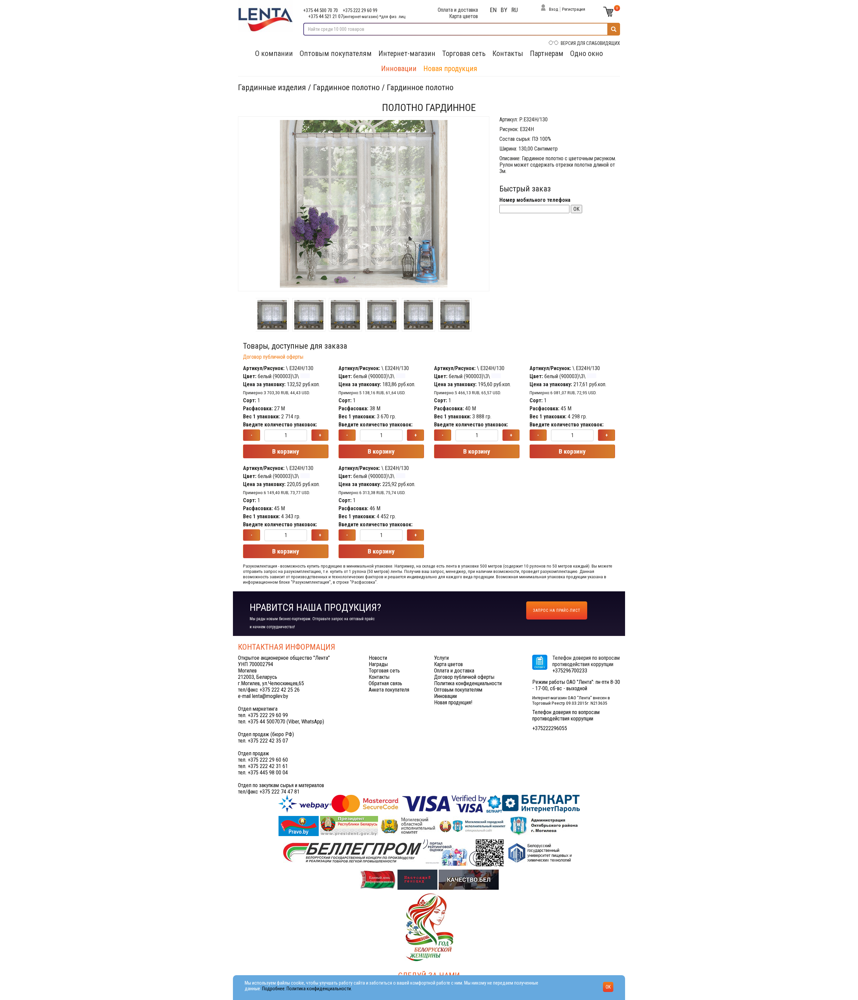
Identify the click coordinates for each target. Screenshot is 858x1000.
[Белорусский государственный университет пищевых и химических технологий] (540, 852)
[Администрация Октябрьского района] (544, 826)
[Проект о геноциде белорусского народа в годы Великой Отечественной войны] (418, 879)
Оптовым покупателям (336, 53)
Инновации (399, 68)
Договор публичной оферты (273, 357)
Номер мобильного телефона (534, 200)
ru (514, 9)
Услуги (441, 658)
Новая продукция (450, 68)
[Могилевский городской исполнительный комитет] (473, 826)
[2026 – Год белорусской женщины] (429, 927)
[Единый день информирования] (378, 879)
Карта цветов (463, 16)
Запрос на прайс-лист (556, 610)
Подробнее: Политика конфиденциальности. (307, 989)
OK (576, 209)
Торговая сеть (464, 53)
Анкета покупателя (389, 690)
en (493, 9)
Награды (378, 664)
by (504, 9)
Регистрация (573, 9)
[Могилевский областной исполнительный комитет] (408, 826)
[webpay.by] (429, 803)
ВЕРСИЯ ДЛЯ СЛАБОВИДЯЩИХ (590, 43)
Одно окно (586, 53)
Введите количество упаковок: (280, 424)
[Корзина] (608, 12)
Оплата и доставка (458, 10)
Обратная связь (385, 683)
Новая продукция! (453, 702)
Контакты (507, 53)
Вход (553, 9)
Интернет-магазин (406, 53)
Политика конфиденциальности (468, 683)
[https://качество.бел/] (469, 879)
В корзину (285, 451)
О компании (274, 53)
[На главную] (265, 16)
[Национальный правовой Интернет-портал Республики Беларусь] (299, 826)
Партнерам (546, 53)
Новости (378, 658)
